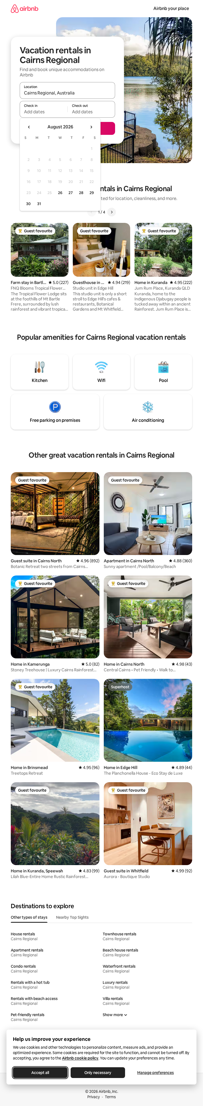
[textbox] (43, 111)
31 (39, 203)
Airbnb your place (171, 8)
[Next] (111, 212)
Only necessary (97, 1072)
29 (91, 192)
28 (81, 192)
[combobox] (67, 93)
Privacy (93, 1096)
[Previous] (91, 212)
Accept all (40, 1072)
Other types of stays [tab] (29, 917)
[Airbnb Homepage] (24, 8)
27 (70, 192)
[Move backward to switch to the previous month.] (29, 127)
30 (28, 203)
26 (60, 192)
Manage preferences (155, 1072)
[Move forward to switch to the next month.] (91, 127)
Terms (110, 1096)
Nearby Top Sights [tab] (72, 917)
